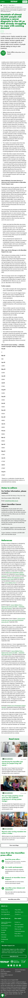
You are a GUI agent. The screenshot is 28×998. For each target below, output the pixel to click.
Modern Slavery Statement (7, 975)
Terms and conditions (5, 971)
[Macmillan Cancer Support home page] (1, 5)
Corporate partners (20, 931)
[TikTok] (20, 966)
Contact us (18, 914)
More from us (5, 918)
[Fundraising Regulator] (15, 961)
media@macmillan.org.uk (11, 500)
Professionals (4, 939)
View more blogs (14, 845)
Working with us (5, 912)
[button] (3, 1)
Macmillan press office (14, 899)
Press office (11, 5)
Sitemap (2, 969)
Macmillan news (19, 912)
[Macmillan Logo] (14, 1)
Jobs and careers (19, 924)
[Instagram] (17, 966)
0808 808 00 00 (14, 956)
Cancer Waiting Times (10, 582)
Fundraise (3, 930)
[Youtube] (14, 966)
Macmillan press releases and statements (12, 7)
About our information (20, 969)
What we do (4, 909)
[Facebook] (8, 966)
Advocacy (4, 934)
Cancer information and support (6, 923)
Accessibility (18, 971)
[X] (11, 966)
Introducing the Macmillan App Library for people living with (12, 763)
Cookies (2, 976)
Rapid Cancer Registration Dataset (14, 572)
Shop (2, 941)
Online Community (6, 925)
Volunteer (3, 937)
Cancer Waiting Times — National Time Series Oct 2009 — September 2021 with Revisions (12, 606)
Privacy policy (4, 973)
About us (5, 5)
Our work (18, 918)
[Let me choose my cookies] (2, 995)
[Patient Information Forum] (23, 961)
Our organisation (5, 914)
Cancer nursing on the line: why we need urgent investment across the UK (13, 620)
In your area (4, 928)
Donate (25, 1)
